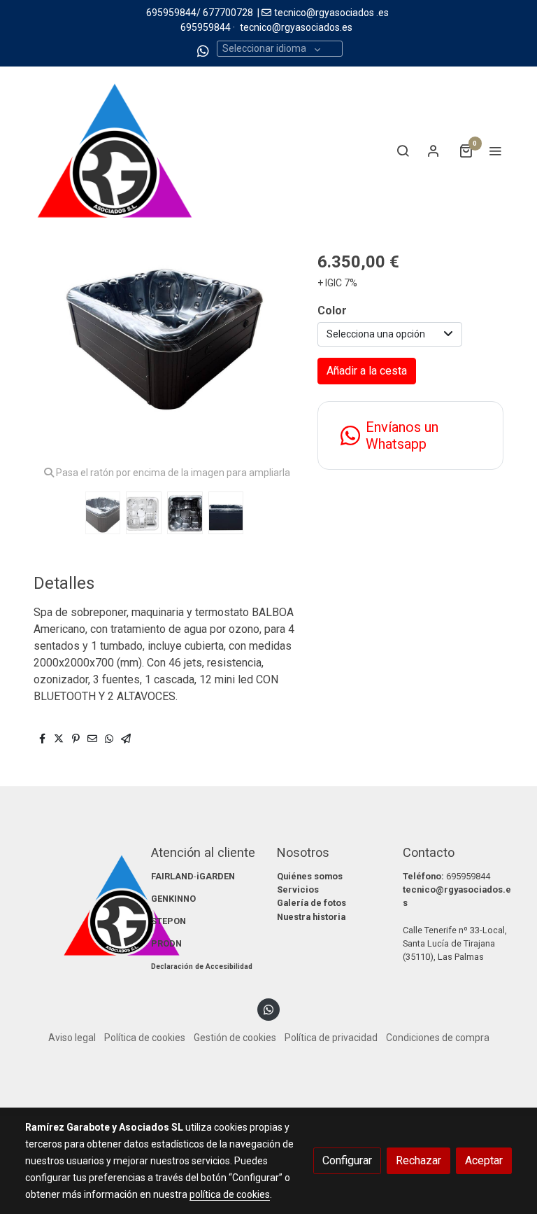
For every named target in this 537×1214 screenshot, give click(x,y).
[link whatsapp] (203, 50)
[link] (115, 151)
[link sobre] (79, 905)
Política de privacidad (331, 1037)
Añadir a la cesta (367, 370)
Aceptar (484, 1160)
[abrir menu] (495, 151)
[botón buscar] (403, 151)
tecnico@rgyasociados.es (296, 27)
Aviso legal (72, 1037)
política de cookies (229, 1194)
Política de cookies (144, 1037)
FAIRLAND (172, 876)
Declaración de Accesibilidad (201, 966)
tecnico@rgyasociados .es (331, 12)
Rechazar (418, 1160)
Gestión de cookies (235, 1037)
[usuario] (434, 151)
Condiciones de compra (437, 1037)
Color (332, 310)
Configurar (347, 1160)
